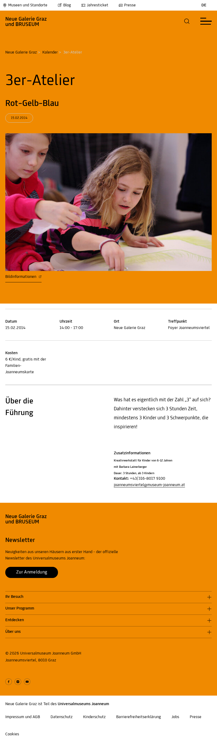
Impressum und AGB (22, 717)
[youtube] (27, 681)
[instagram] (18, 681)
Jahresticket (97, 5)
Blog (67, 5)
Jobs (175, 717)
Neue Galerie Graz (21, 52)
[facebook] (8, 681)
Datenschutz (62, 717)
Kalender (50, 52)
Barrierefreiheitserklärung (138, 717)
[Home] (26, 21)
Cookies (12, 734)
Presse (130, 5)
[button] (187, 21)
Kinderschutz (94, 717)
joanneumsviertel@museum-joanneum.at (149, 485)
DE (203, 5)
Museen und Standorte (27, 5)
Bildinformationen (21, 277)
